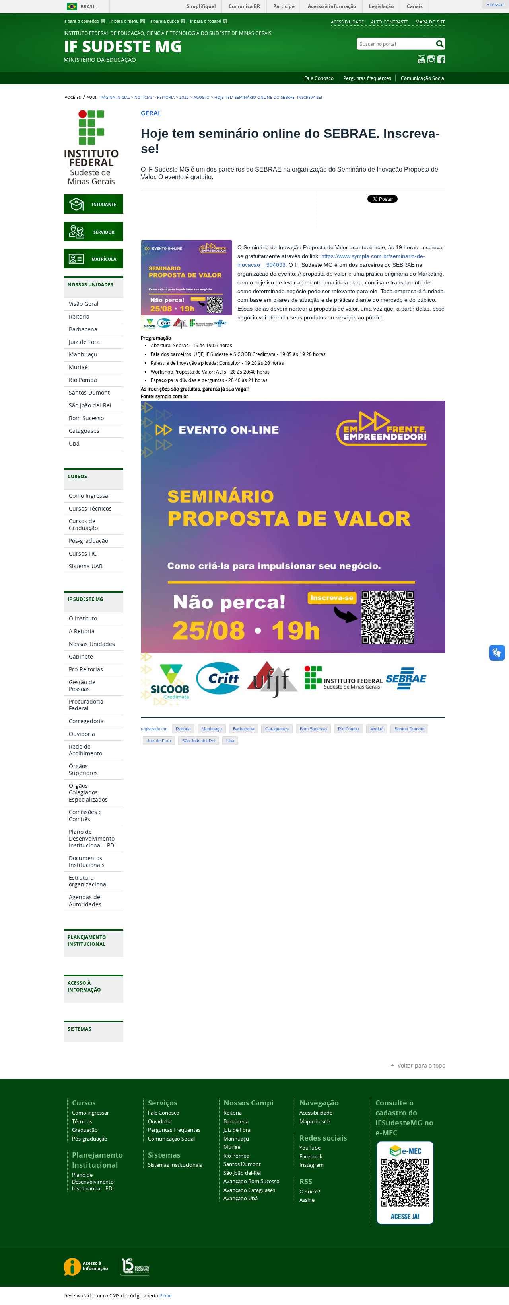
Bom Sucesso (313, 728)
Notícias (143, 97)
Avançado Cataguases (249, 1190)
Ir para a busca (167, 21)
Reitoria (166, 97)
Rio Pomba (348, 728)
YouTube (421, 59)
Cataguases (277, 728)
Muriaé (376, 728)
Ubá (230, 740)
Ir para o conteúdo (84, 21)
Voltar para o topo (421, 1065)
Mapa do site (430, 22)
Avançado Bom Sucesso (251, 1181)
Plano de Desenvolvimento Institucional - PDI (93, 1182)
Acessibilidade (347, 22)
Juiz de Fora (159, 740)
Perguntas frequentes (367, 78)
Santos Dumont (409, 728)
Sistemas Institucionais (175, 1165)
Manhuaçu (212, 728)
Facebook (441, 59)
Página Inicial (115, 97)
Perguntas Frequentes (174, 1130)
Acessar (495, 4)
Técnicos (82, 1121)
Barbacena (243, 728)
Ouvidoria (159, 1121)
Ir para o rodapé (208, 21)
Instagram (431, 59)
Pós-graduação (89, 1138)
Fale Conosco (319, 78)
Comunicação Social (423, 78)
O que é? (309, 1191)
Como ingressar (90, 1112)
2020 (184, 97)
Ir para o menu (127, 21)
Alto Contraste (389, 22)
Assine (307, 1200)
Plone (165, 1295)
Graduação (85, 1130)
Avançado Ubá (240, 1198)
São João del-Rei (198, 740)
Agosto (202, 97)
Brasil (88, 6)
